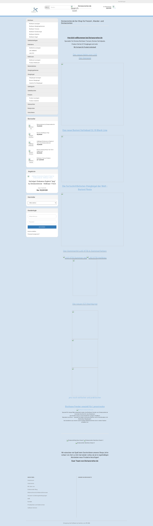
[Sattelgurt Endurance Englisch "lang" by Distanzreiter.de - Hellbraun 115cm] (42, 177)
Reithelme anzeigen (35, 48)
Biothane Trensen (34, 29)
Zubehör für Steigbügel (35, 83)
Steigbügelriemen (33, 70)
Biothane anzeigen (34, 23)
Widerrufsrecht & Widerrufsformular (38, 492)
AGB (29, 498)
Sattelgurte (31, 86)
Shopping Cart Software (69, 523)
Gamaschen (31, 104)
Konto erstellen (32, 231)
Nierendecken (32, 66)
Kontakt (30, 501)
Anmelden (42, 227)
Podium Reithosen (34, 62)
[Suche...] (73, 7)
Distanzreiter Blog (32, 489)
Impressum (31, 480)
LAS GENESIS (33, 50)
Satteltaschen (32, 90)
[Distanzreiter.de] (34, 10)
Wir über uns (31, 486)
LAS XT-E (31, 53)
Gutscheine (31, 112)
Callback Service (32, 508)
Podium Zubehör (34, 100)
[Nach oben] (147, 522)
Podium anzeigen (34, 98)
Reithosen (31, 56)
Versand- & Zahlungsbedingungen (37, 495)
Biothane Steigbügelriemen (37, 26)
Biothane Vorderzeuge (35, 31)
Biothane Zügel (33, 37)
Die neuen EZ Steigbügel (84, 304)
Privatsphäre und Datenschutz (36, 504)
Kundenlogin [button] (121, 1)
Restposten (31, 108)
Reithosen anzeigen (34, 60)
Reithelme (31, 44)
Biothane (30, 20)
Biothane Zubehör (34, 34)
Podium (30, 95)
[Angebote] (55, 171)
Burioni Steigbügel (34, 80)
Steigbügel (31, 74)
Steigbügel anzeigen (35, 77)
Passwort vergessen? (34, 234)
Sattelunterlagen (33, 40)
